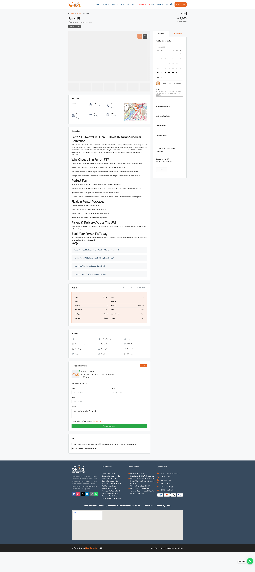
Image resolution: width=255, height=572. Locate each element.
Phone (113, 388)
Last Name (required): (163, 116)
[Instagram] (78, 494)
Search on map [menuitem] (180, 4)
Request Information (109, 426)
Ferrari (79, 13)
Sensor (77, 353)
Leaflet (129, 120)
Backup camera (80, 343)
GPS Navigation (79, 348)
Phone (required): (161, 135)
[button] (178, 13)
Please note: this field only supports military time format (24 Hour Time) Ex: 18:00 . (169, 93)
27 (173, 73)
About (114, 4)
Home (97, 4)
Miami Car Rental (91, 547)
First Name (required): (163, 106)
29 (180, 73)
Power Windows (132, 348)
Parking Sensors (106, 348)
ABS (76, 338)
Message (74, 406)
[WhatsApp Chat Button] (250, 561)
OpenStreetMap (137, 120)
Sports (71, 26)
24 (161, 73)
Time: (157, 89)
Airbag (129, 338)
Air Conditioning (106, 338)
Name (73, 388)
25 (165, 73)
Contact (134, 4)
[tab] (139, 36)
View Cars (143, 366)
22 (180, 68)
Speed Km (104, 353)
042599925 (87, 374)
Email (73, 397)
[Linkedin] (87, 494)
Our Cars (104, 4)
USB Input (130, 353)
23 (158, 73)
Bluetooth (104, 343)
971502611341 (99, 374)
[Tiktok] (92, 494)
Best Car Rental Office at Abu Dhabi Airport (85, 444)
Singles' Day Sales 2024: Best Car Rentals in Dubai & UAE (119, 444)
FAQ (128, 4)
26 (169, 73)
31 (161, 78)
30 (158, 78)
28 (177, 73)
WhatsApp (111, 374)
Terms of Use (97, 421)
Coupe (78, 26)
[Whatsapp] (96, 494)
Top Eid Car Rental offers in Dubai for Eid (84, 448)
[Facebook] (74, 494)
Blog (122, 4)
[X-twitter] (83, 494)
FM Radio (130, 343)
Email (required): (161, 125)
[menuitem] (162, 4)
